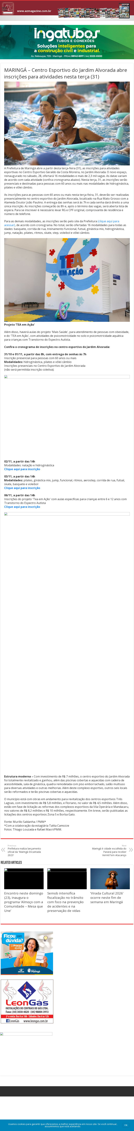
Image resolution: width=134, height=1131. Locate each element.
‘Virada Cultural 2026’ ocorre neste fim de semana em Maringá (106, 897)
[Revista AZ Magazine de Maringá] (67, 11)
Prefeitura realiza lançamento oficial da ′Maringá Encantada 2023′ (24, 850)
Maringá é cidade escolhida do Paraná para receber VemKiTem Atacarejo (109, 850)
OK (126, 1125)
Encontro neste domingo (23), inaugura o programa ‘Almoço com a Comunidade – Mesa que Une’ (23, 902)
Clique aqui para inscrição (22, 469)
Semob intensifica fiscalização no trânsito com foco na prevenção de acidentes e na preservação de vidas (65, 902)
